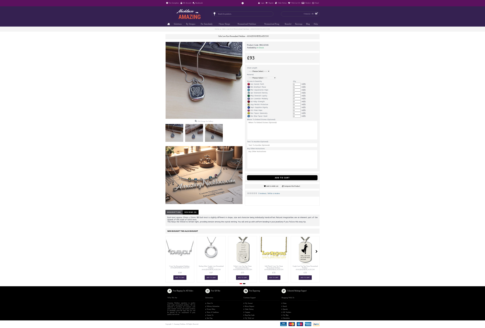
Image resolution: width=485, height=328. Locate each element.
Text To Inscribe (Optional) (257, 142)
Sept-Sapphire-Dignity (259, 107)
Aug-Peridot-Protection (259, 104)
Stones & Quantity (254, 81)
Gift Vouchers (287, 312)
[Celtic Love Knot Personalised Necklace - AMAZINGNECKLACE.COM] (204, 80)
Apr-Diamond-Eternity (259, 93)
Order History (249, 309)
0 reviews (262, 193)
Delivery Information (213, 306)
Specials (285, 309)
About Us (210, 303)
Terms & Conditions (213, 312)
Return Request (249, 306)
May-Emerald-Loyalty (259, 96)
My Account (249, 303)
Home (284, 303)
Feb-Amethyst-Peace (258, 87)
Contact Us (210, 315)
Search (285, 306)
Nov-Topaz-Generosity (259, 113)
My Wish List (249, 318)
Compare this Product (292, 186)
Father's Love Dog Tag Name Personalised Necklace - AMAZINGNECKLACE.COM (242, 268)
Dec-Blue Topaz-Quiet (259, 116)
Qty (294, 81)
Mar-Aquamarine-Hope (259, 90)
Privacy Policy (211, 309)
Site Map (209, 318)
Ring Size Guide (249, 315)
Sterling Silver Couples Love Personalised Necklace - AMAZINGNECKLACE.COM (211, 268)
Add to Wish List (272, 186)
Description (174, 212)
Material (250, 75)
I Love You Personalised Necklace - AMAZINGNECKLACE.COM (179, 267)
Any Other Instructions (256, 149)
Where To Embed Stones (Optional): (261, 119)
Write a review (274, 193)
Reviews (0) (191, 212)
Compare (247, 312)
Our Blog (285, 315)
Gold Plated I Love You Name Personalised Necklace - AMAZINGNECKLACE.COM (273, 268)
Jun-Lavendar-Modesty (259, 99)
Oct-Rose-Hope (256, 110)
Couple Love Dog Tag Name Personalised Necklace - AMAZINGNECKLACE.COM (305, 268)
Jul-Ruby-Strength (258, 101)
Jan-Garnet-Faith (257, 84)
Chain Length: (252, 68)
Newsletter (286, 318)
